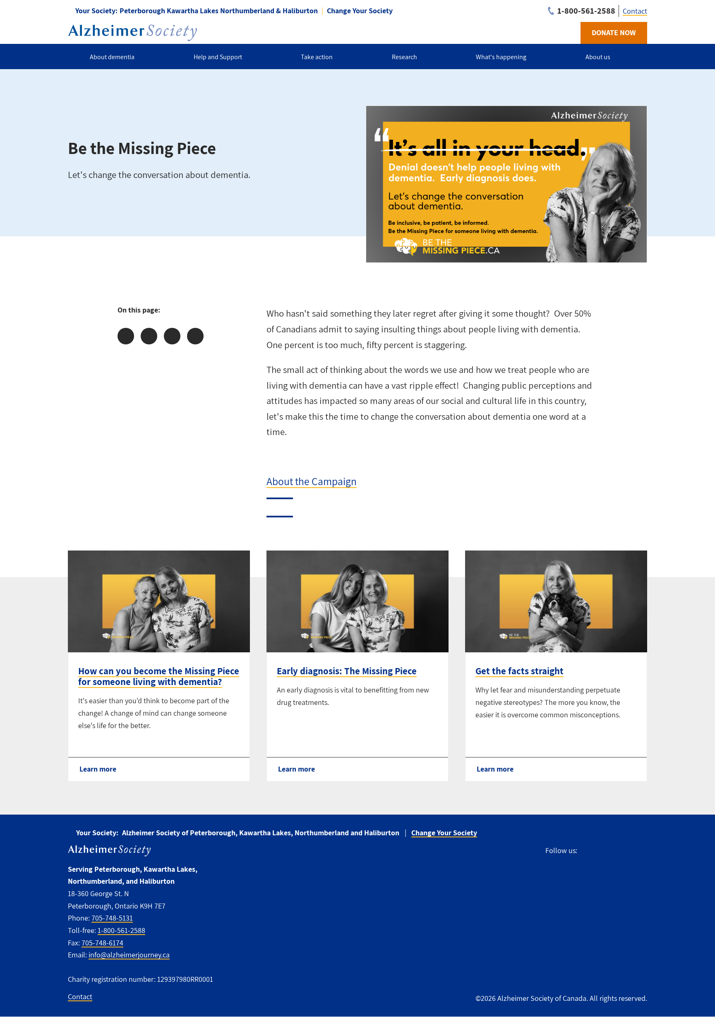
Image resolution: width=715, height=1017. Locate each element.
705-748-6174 (102, 942)
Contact (635, 11)
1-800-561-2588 (121, 930)
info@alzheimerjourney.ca (129, 954)
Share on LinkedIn (172, 336)
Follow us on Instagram (621, 851)
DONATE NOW (614, 32)
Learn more (97, 769)
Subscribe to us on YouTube (640, 851)
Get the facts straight (519, 671)
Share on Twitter (149, 336)
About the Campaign (311, 481)
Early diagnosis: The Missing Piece (347, 671)
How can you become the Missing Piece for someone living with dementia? (158, 676)
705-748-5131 (112, 918)
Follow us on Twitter (603, 851)
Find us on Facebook (587, 851)
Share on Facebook (126, 336)
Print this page (195, 336)
